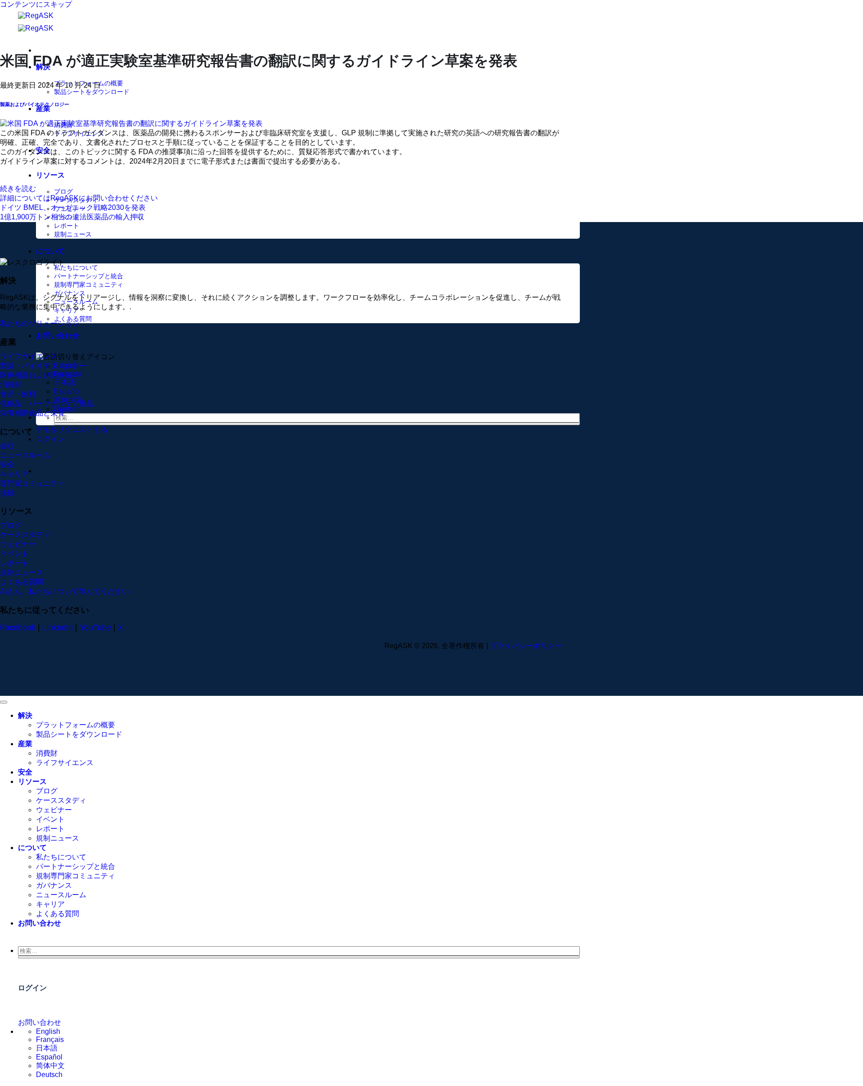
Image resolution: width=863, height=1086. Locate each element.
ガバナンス (54, 885)
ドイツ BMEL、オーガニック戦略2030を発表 (73, 207)
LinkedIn (57, 627)
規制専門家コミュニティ (88, 284)
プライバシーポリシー (526, 646)
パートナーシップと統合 (88, 276)
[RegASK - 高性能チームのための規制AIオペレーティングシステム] (49, 22)
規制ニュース (73, 234)
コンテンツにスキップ (36, 4)
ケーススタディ (61, 800)
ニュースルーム (61, 895)
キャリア (50, 904)
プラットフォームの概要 (75, 725)
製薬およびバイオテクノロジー (34, 104)
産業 (43, 108)
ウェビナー (54, 810)
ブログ (63, 191)
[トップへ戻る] (3, 702)
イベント (50, 819)
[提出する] (317, 424)
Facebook (18, 627)
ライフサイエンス (64, 762)
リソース (50, 175)
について (50, 251)
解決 (25, 715)
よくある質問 (73, 318)
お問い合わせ (57, 335)
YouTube (95, 627)
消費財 (47, 753)
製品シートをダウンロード (91, 91)
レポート (66, 225)
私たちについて (76, 267)
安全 (25, 772)
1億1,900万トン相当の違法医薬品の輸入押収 (72, 217)
